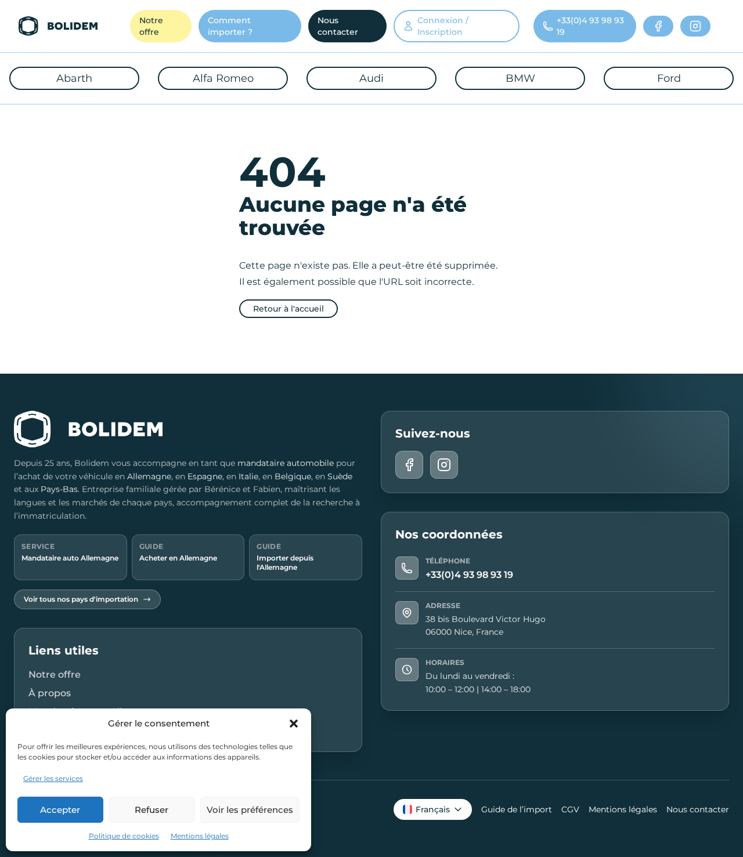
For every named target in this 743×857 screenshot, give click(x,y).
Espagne (204, 476)
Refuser (151, 809)
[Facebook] (658, 26)
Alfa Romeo (223, 78)
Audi (371, 78)
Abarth (74, 78)
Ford (669, 78)
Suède (339, 476)
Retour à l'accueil (288, 308)
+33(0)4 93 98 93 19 (469, 574)
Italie (248, 476)
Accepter (60, 809)
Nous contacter (338, 26)
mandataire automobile (285, 463)
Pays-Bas (59, 489)
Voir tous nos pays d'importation (81, 599)
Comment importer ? (230, 26)
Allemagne (149, 476)
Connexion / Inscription (442, 26)
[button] (294, 723)
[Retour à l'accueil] (58, 26)
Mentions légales (200, 835)
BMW (520, 78)
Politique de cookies (124, 835)
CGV (570, 809)
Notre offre (151, 26)
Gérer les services (53, 778)
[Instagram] (695, 26)
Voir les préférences (250, 809)
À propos (49, 693)
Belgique (293, 476)
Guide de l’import (516, 809)
